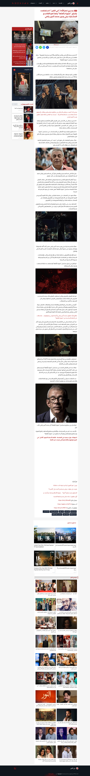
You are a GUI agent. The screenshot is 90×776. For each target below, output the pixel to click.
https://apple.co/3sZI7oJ (65, 504)
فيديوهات (32, 3)
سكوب (47, 3)
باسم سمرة (73, 511)
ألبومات (40, 3)
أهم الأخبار (28, 29)
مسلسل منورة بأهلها (57, 514)
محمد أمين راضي (54, 511)
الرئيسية (60, 3)
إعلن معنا (51, 773)
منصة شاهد (65, 514)
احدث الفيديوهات (23, 104)
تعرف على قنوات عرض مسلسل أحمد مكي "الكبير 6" (63, 489)
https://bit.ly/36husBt (64, 500)
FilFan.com (76, 773)
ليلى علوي (61, 511)
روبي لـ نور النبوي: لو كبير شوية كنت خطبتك (65, 485)
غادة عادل (67, 511)
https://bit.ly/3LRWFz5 (60, 508)
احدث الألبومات (28, 69)
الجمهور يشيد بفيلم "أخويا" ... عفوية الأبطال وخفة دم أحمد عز (60, 493)
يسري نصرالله (73, 514)
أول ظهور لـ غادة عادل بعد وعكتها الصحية (65, 496)
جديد (54, 3)
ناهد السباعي (46, 511)
